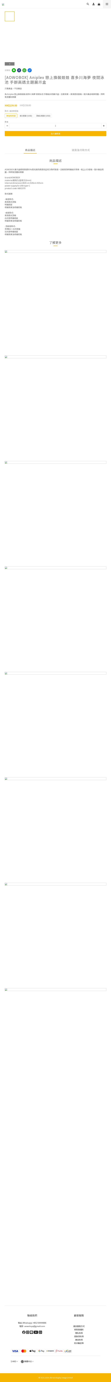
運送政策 (79, 1339)
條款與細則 (79, 1329)
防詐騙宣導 (79, 1343)
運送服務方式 (79, 1326)
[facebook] (19, 70)
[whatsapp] (24, 70)
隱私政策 (79, 1333)
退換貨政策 (79, 1336)
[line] (14, 70)
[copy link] (30, 70)
